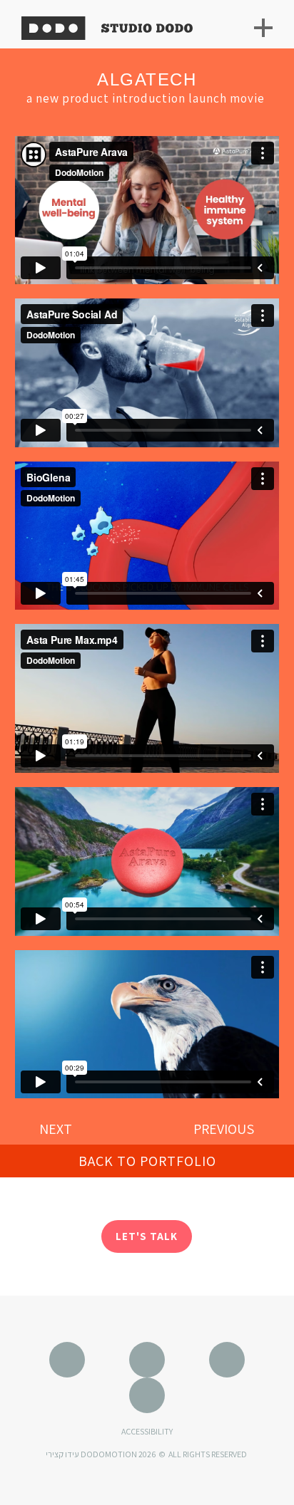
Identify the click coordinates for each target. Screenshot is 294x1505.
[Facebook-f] (227, 1360)
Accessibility (147, 1431)
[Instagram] (147, 1360)
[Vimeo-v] (67, 1360)
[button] (147, 1161)
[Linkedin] (147, 1395)
